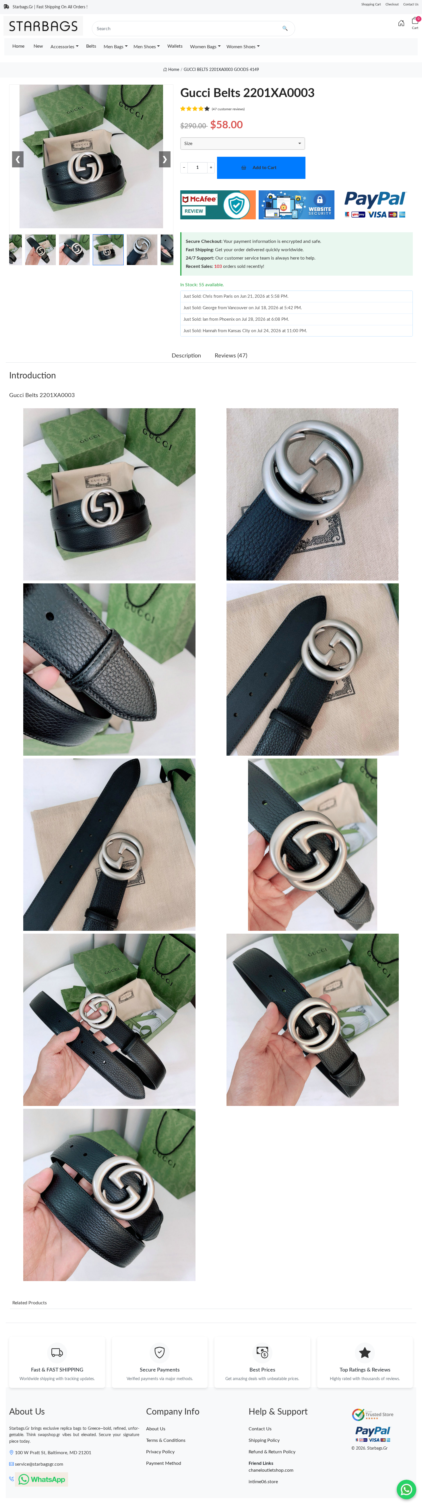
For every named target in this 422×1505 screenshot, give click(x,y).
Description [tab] (186, 356)
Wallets (175, 46)
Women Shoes (241, 47)
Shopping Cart (371, 4)
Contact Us (411, 4)
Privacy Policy (160, 1452)
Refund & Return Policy (272, 1452)
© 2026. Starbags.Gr (369, 1448)
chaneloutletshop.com (271, 1470)
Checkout (392, 4)
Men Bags (113, 47)
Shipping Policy (264, 1440)
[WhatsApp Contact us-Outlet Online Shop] (406, 1489)
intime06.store (263, 1481)
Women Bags (203, 47)
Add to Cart (264, 167)
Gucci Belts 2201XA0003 (42, 395)
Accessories (62, 47)
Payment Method (163, 1463)
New (38, 46)
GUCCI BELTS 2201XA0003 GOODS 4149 (221, 70)
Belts (91, 46)
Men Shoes (144, 47)
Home (18, 46)
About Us (155, 1429)
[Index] (401, 23)
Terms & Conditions (165, 1440)
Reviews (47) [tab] (231, 356)
